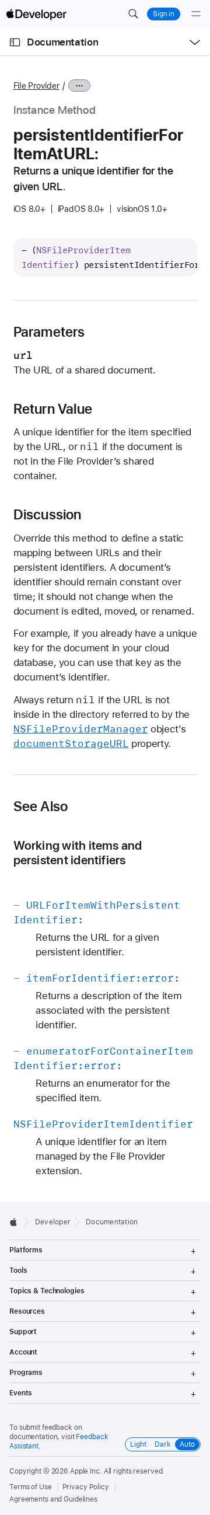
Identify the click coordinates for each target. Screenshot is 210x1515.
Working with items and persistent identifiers (77, 852)
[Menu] (196, 14)
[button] (133, 14)
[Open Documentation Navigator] (14, 42)
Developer (53, 1222)
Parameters (49, 332)
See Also (40, 806)
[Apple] (16, 1222)
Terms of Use (30, 1487)
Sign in (163, 14)
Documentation (62, 42)
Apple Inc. (86, 1471)
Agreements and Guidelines (53, 1499)
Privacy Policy (85, 1487)
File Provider (36, 85)
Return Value (53, 409)
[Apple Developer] (36, 14)
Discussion (47, 515)
